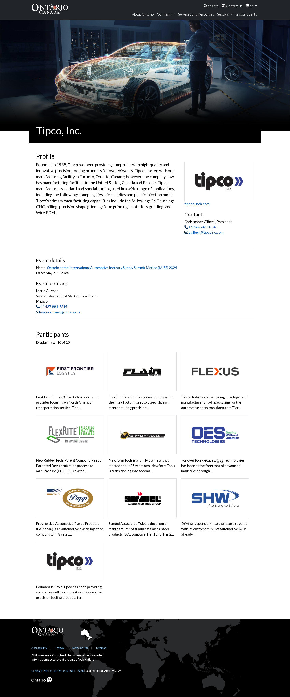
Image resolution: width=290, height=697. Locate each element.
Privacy (59, 647)
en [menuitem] (251, 6)
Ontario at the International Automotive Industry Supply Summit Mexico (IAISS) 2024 (112, 267)
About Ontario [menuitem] (143, 14)
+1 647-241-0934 (202, 227)
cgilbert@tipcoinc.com (205, 232)
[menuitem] (211, 6)
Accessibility (39, 647)
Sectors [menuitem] (223, 14)
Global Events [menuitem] (246, 14)
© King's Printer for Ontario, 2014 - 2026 (57, 670)
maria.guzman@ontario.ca (60, 312)
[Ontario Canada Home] (49, 9)
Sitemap (101, 647)
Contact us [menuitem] (233, 6)
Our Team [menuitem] (164, 14)
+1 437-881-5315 (53, 306)
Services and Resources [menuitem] (196, 14)
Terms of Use (80, 647)
